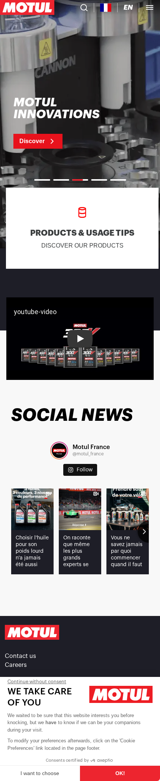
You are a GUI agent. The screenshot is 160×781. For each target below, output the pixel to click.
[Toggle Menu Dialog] (149, 7)
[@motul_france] (59, 450)
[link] (66, 122)
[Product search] (84, 7)
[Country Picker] (106, 7)
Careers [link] (16, 665)
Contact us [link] (20, 656)
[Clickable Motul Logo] (27, 7)
